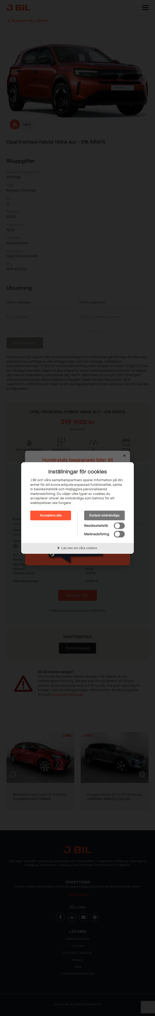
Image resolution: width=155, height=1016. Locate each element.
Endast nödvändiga (104, 515)
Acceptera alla (51, 515)
